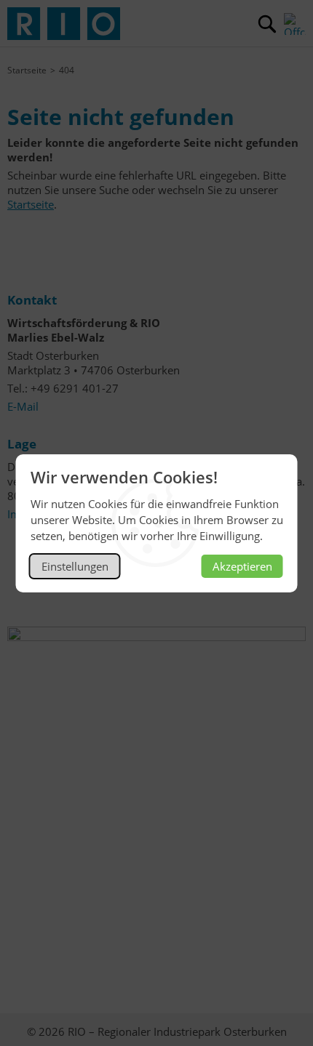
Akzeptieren (242, 566)
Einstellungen (74, 566)
